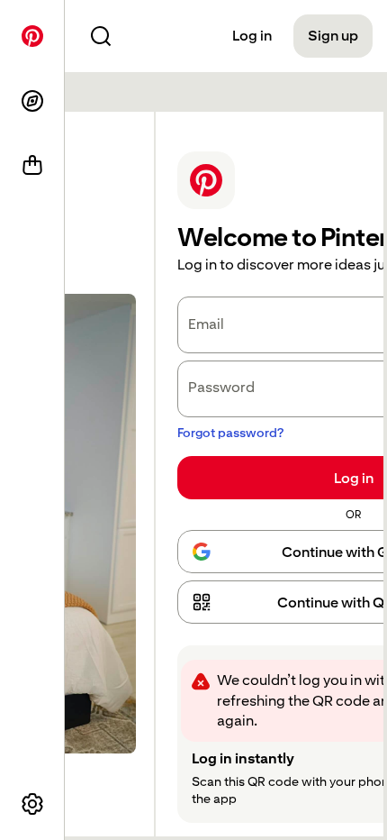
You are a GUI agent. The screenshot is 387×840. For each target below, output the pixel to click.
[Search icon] (100, 36)
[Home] (32, 36)
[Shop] (32, 165)
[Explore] (32, 101)
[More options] (32, 804)
